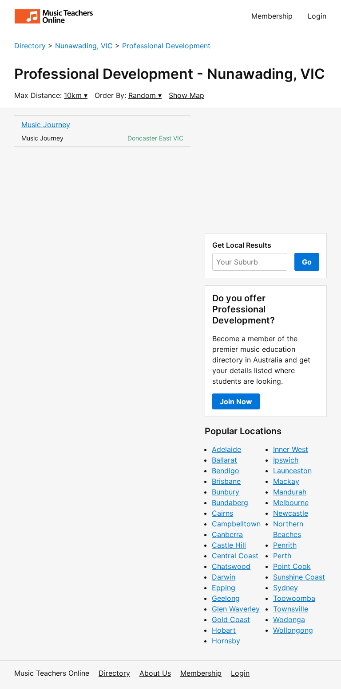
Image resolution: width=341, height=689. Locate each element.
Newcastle (290, 513)
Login (317, 16)
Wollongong (293, 630)
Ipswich (285, 459)
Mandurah (289, 491)
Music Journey (45, 124)
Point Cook (292, 566)
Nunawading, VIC (84, 45)
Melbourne (291, 502)
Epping (223, 587)
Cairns (222, 513)
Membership (272, 16)
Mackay (286, 481)
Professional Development (166, 45)
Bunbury (225, 491)
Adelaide (226, 449)
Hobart (224, 630)
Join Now (236, 401)
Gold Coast (231, 619)
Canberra (227, 534)
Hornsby (226, 640)
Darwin (223, 576)
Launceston (292, 470)
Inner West (290, 449)
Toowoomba (294, 598)
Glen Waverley (236, 608)
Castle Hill (229, 545)
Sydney (285, 587)
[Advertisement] (266, 170)
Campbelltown (236, 523)
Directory (30, 45)
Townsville (290, 608)
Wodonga (289, 619)
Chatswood (231, 566)
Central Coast (235, 555)
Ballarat (224, 459)
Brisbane (226, 481)
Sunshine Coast (299, 576)
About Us (155, 673)
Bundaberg (230, 502)
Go (307, 261)
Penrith (285, 545)
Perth (282, 555)
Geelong (226, 598)
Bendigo (225, 470)
